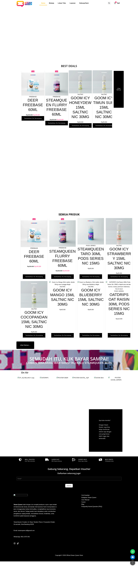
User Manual (85, 500)
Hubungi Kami (84, 3)
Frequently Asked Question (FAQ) (91, 506)
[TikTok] (18, 543)
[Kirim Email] (132, 557)
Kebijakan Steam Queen (88, 497)
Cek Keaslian (85, 495)
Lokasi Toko (62, 3)
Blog (82, 504)
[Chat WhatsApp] (132, 551)
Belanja (51, 3)
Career (83, 502)
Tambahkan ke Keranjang (119, 335)
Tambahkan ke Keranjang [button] (33, 118)
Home (43, 3)
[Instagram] (14, 543)
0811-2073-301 (25, 536)
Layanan (72, 3)
